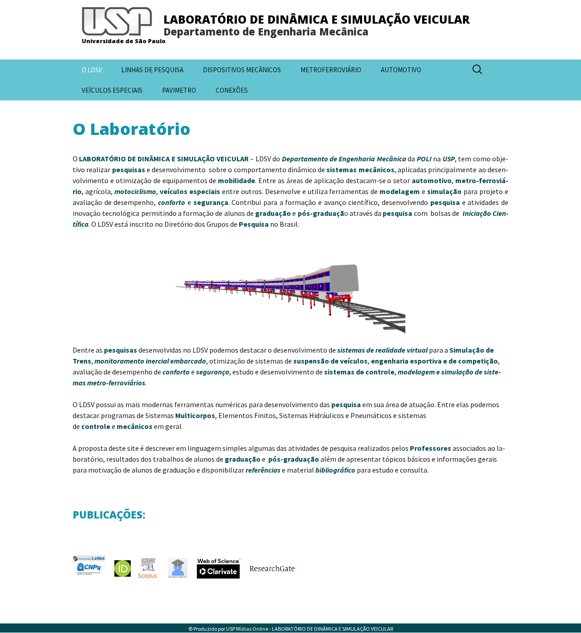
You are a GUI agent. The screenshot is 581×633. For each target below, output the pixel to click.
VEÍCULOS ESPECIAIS (112, 90)
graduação (273, 213)
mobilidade (236, 180)
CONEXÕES (232, 90)
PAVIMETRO (179, 90)
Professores (430, 448)
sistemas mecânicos (360, 169)
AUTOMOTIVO (401, 69)
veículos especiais (190, 191)
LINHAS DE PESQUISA (152, 69)
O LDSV (92, 69)
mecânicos (135, 426)
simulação (444, 191)
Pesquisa (254, 224)
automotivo (432, 180)
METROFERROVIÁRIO (330, 69)
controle (95, 426)
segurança (210, 202)
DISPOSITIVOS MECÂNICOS (242, 69)
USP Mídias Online (247, 628)
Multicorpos (195, 415)
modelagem (399, 191)
